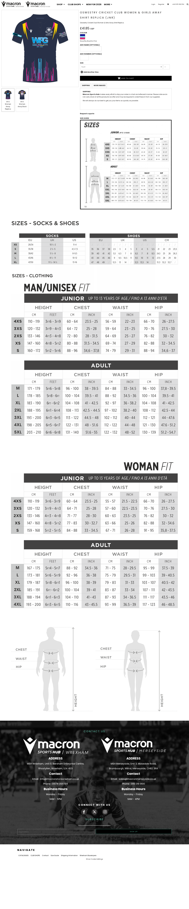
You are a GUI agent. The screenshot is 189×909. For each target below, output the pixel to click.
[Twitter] (94, 812)
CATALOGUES (23, 855)
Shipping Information (69, 855)
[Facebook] (84, 812)
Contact (45, 855)
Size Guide (55, 855)
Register (161, 4)
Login (153, 4)
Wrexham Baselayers (88, 855)
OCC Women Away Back (22, 104)
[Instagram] (105, 812)
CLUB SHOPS (35, 855)
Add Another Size (91, 72)
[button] (60, 4)
